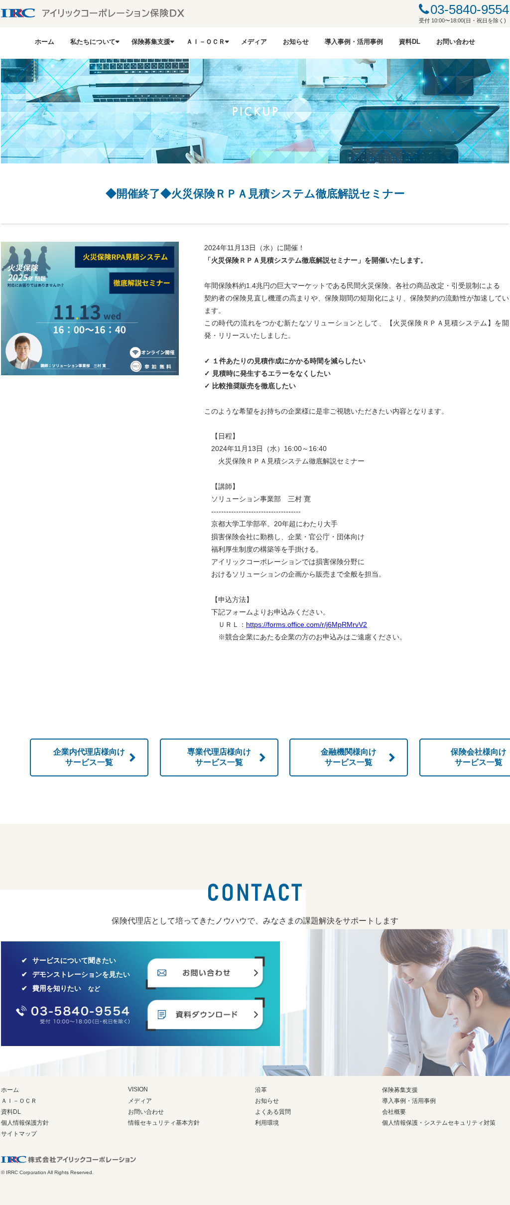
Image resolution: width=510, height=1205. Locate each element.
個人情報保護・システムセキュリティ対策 (439, 1122)
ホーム (44, 41)
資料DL (409, 41)
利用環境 (267, 1122)
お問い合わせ (455, 41)
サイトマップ (19, 1133)
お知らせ (296, 41)
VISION (138, 1089)
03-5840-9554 (469, 9)
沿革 (261, 1089)
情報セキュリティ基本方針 (164, 1122)
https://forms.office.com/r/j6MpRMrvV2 (306, 624)
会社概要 (394, 1111)
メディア (254, 41)
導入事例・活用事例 (354, 41)
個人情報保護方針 (25, 1122)
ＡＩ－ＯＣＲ (205, 41)
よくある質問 (273, 1111)
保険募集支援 (150, 41)
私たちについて (93, 41)
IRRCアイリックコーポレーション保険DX (93, 12)
